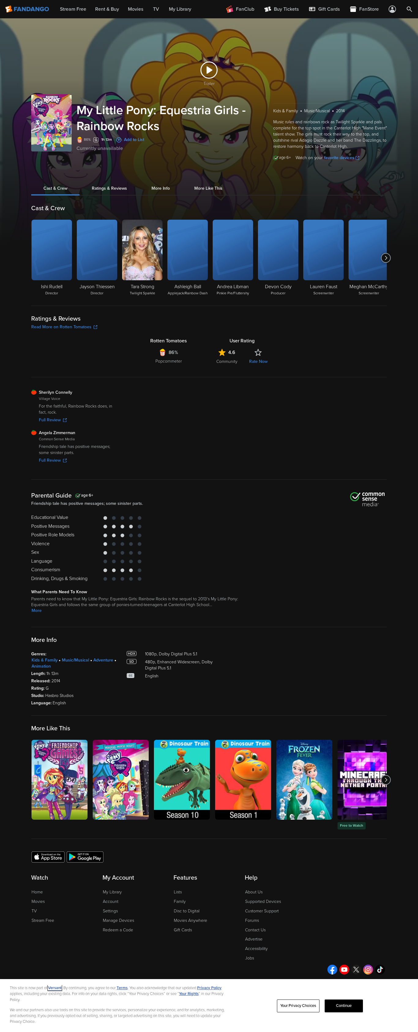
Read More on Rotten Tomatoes (61, 327)
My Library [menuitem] (180, 9)
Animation (41, 666)
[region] (209, 1005)
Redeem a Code (118, 930)
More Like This (208, 188)
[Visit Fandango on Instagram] (368, 969)
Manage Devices (118, 920)
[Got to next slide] (386, 257)
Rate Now (258, 361)
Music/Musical (75, 660)
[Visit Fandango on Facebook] (332, 969)
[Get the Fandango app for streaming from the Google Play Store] (85, 856)
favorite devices (339, 157)
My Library (112, 892)
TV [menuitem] (156, 9)
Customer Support (262, 911)
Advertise (254, 939)
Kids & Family (45, 660)
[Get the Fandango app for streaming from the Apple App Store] (48, 856)
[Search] (409, 9)
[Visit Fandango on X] (356, 969)
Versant (55, 987)
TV (34, 911)
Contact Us (255, 930)
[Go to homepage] (27, 9)
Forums (252, 920)
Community (226, 361)
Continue (344, 1005)
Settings (110, 911)
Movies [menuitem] (135, 9)
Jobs (249, 958)
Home (37, 892)
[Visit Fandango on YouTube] (344, 969)
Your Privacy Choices (298, 1005)
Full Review (50, 420)
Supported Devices (263, 901)
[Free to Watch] (365, 780)
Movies (38, 901)
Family (180, 901)
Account (110, 901)
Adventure (103, 660)
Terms (122, 987)
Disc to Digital (187, 911)
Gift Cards (183, 930)
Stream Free (43, 920)
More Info (160, 188)
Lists (178, 892)
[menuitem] (324, 9)
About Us (254, 892)
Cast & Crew (55, 188)
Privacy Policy (209, 987)
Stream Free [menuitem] (73, 9)
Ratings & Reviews (109, 188)
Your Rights (189, 993)
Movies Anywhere (190, 920)
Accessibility (256, 948)
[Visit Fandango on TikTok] (380, 969)
